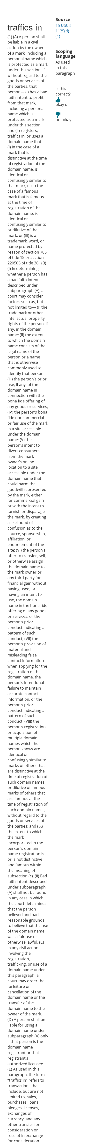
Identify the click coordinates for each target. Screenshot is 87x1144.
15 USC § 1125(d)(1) (63, 31)
